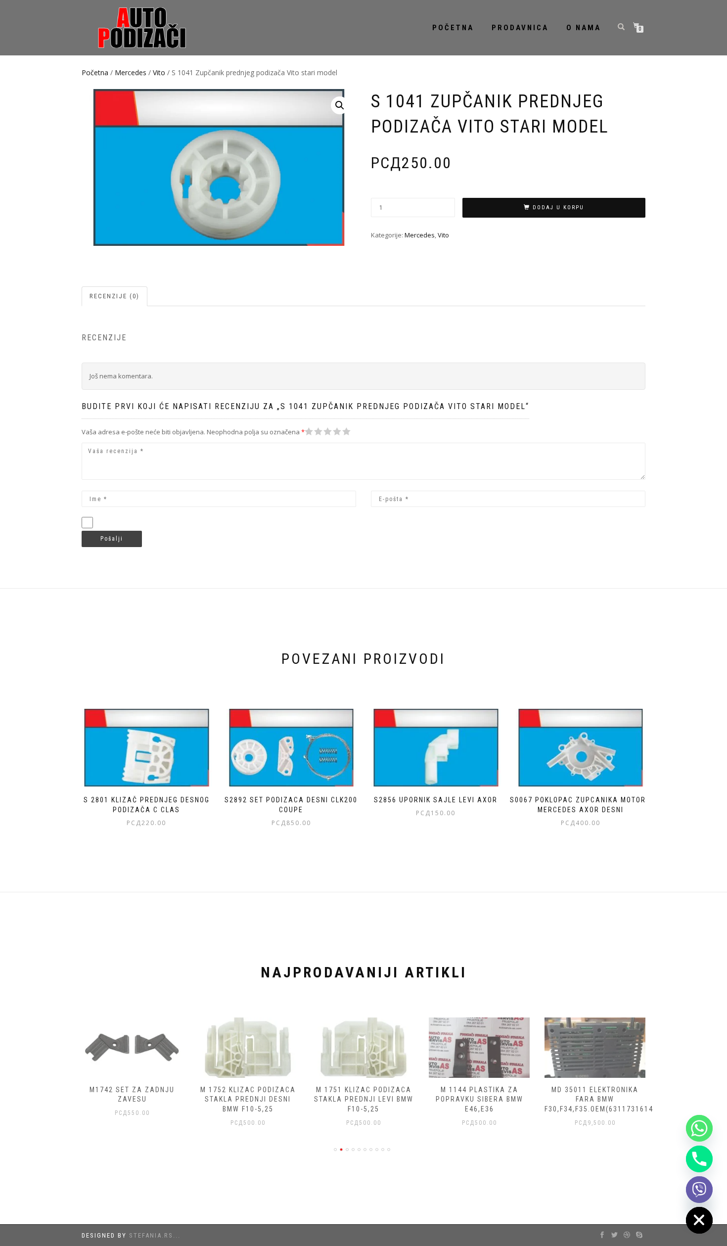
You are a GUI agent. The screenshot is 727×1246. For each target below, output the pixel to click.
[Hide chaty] (699, 1220)
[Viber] (699, 1189)
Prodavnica (520, 27)
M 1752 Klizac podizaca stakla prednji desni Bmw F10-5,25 (248, 1099)
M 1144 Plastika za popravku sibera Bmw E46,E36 (479, 1099)
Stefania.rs (151, 1235)
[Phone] (699, 1159)
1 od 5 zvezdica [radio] (309, 431)
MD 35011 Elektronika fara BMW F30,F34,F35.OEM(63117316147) (603, 1099)
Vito (159, 72)
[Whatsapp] (699, 1128)
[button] (340, 105)
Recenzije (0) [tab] (114, 296)
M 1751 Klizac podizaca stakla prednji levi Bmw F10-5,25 (363, 1099)
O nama (583, 27)
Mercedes (130, 72)
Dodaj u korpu (558, 207)
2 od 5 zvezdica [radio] (313, 431)
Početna (453, 27)
